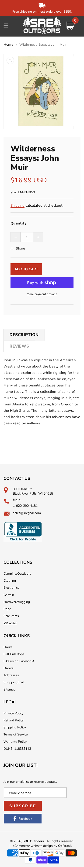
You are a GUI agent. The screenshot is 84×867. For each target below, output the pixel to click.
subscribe (22, 806)
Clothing (10, 580)
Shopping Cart (14, 682)
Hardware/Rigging (17, 602)
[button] (6, 25)
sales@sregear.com (27, 513)
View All (10, 623)
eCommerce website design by (35, 846)
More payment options (42, 294)
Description (24, 335)
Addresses (11, 675)
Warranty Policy (15, 741)
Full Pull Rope (14, 654)
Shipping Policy (15, 727)
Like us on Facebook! (19, 661)
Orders (9, 668)
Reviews (19, 346)
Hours (8, 647)
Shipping (17, 205)
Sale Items (11, 616)
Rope (7, 609)
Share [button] (20, 248)
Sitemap (9, 689)
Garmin (9, 595)
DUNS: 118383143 (17, 748)
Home (8, 44)
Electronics (11, 587)
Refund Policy (14, 720)
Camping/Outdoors (17, 573)
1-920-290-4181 (25, 505)
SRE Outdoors (33, 841)
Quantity (18, 223)
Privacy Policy (13, 713)
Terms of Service (16, 734)
